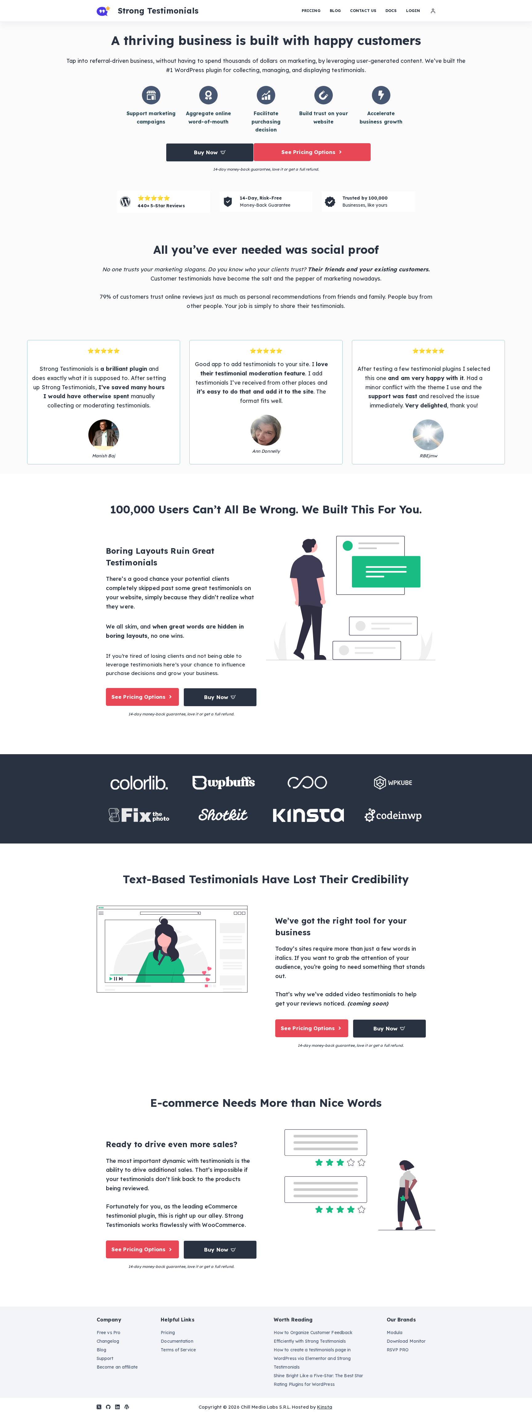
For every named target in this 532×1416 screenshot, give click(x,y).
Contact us (363, 10)
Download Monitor (406, 1341)
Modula (395, 1332)
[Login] (433, 11)
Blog (335, 10)
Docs (391, 10)
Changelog (108, 1341)
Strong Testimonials (158, 10)
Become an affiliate (117, 1367)
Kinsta (324, 1407)
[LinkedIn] (117, 1407)
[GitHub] (108, 1407)
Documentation (177, 1341)
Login (413, 10)
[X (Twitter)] (99, 1407)
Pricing (311, 10)
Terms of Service (178, 1350)
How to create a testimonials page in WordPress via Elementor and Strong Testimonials (312, 1358)
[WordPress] (126, 1407)
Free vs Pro (108, 1332)
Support (105, 1358)
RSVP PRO (398, 1350)
